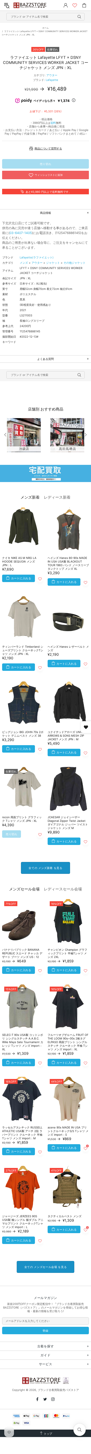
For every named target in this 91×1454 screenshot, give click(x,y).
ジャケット (53, 262)
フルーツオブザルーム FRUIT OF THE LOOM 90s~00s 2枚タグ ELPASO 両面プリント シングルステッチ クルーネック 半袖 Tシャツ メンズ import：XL (68, 1042)
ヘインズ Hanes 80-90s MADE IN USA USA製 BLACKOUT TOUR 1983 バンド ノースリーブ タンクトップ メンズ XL (68, 563)
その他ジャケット (74, 262)
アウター (51, 75)
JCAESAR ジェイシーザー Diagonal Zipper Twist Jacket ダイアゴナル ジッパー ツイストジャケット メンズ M (68, 822)
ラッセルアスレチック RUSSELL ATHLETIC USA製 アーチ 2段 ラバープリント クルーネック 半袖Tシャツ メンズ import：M (22, 1133)
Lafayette (52, 80)
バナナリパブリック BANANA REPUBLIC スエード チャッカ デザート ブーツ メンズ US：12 (22, 953)
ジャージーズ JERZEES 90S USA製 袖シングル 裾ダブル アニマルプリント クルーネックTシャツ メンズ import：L (22, 1221)
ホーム (45, 28)
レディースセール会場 (63, 889)
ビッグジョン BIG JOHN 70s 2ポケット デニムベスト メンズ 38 (22, 733)
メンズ (24, 262)
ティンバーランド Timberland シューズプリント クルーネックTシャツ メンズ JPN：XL (22, 650)
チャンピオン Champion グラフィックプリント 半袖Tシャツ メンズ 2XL (67, 953)
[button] (79, 1430)
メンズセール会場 (24, 889)
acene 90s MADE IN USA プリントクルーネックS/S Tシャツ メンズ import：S (68, 1131)
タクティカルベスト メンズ (64, 1216)
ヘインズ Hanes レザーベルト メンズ (68, 648)
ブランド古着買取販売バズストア (30, 5)
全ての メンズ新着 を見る (45, 868)
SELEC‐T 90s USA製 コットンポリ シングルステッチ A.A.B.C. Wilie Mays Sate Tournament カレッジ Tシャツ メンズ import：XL (22, 1042)
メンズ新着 (30, 497)
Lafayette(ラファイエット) (37, 257)
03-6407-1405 (21, 233)
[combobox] (45, 16)
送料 (53, 122)
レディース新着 (57, 497)
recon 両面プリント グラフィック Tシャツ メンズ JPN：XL (22, 818)
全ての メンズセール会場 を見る (45, 1267)
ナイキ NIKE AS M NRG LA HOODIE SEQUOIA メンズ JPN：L (19, 561)
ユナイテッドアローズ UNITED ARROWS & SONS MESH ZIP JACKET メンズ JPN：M (67, 735)
